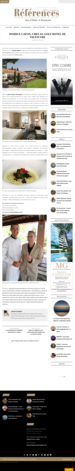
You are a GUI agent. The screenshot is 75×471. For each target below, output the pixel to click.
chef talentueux (35, 291)
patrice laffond (31, 297)
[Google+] (39, 455)
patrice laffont (39, 297)
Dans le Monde (39, 27)
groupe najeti (12, 295)
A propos (65, 27)
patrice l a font (40, 295)
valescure (5, 304)
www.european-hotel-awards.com (37, 445)
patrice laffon (22, 297)
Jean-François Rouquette (15, 94)
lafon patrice (19, 295)
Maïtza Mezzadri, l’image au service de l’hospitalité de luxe (64, 201)
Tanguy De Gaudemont (37, 302)
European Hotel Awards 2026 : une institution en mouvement (64, 146)
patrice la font (14, 297)
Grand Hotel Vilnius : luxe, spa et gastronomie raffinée (64, 183)
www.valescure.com (16, 212)
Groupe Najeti (16, 50)
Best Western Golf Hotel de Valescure (30, 288)
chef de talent (10, 291)
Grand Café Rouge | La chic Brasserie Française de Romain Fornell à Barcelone (16, 409)
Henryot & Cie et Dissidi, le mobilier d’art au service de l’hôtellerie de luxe (64, 156)
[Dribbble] (42, 455)
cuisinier (43, 291)
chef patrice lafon (26, 291)
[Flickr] (30, 455)
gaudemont (34, 293)
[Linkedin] (45, 455)
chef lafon (18, 291)
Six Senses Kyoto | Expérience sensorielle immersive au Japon (63, 174)
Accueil (9, 27)
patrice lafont (18, 300)
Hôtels (16, 27)
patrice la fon (6, 297)
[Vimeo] (36, 455)
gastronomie (13, 293)
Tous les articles (53, 27)
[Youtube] (33, 455)
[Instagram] (50, 455)
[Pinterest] (47, 455)
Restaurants (26, 27)
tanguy (28, 302)
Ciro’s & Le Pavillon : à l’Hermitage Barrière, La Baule (63, 329)
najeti (25, 295)
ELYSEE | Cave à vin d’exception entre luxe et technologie (64, 347)
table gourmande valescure (18, 302)
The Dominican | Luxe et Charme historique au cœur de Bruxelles (64, 210)
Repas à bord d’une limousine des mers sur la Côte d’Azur (36, 332)
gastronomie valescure (23, 293)
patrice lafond (10, 300)
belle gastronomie (14, 288)
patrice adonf (31, 295)
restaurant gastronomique (29, 300)
